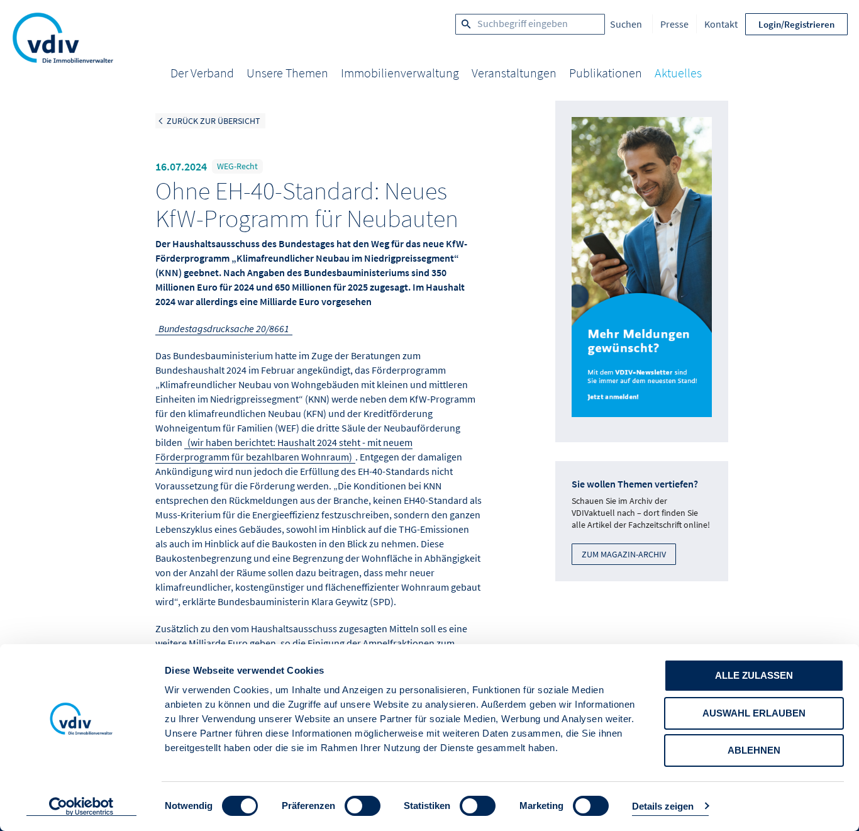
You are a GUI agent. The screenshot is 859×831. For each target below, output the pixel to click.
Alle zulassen (754, 675)
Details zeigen (663, 806)
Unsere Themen (287, 73)
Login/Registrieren (796, 24)
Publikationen (605, 73)
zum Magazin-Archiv (624, 554)
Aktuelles (678, 73)
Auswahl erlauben (754, 713)
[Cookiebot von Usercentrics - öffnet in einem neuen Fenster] (81, 806)
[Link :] (642, 271)
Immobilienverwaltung (400, 73)
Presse (674, 24)
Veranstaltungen (514, 73)
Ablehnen (754, 750)
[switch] (362, 806)
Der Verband (202, 73)
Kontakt (721, 24)
